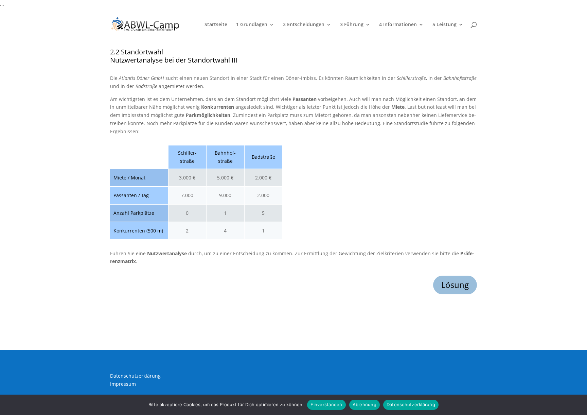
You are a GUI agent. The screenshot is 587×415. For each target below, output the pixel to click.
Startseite (215, 25)
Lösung (455, 284)
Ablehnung (364, 404)
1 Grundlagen (251, 25)
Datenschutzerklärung (135, 376)
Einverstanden (326, 404)
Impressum (123, 384)
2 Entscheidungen (303, 25)
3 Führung (351, 25)
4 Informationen (398, 25)
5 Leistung (444, 25)
